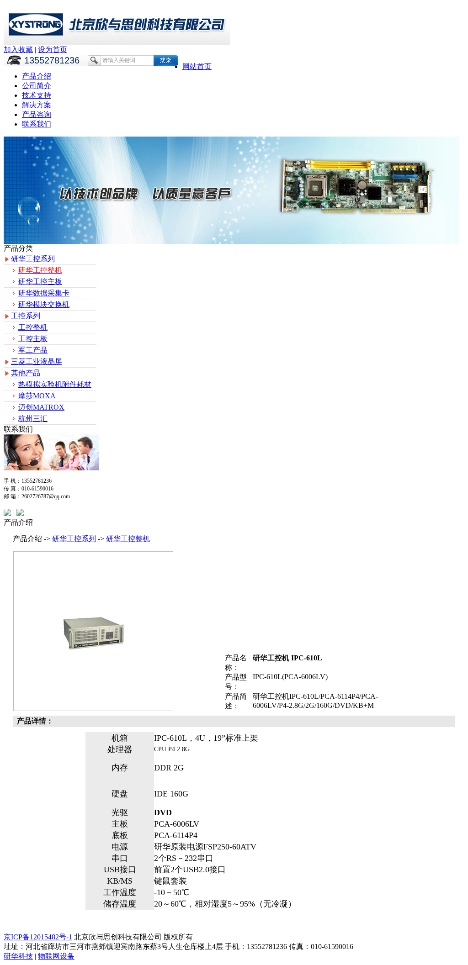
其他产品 (25, 373)
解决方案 (36, 105)
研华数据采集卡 (43, 293)
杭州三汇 (33, 418)
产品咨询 (36, 114)
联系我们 (36, 124)
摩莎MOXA (37, 396)
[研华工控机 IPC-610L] (93, 654)
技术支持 (36, 95)
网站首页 (197, 66)
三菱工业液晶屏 (36, 361)
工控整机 (33, 327)
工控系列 (25, 316)
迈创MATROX (41, 407)
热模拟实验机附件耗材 (54, 384)
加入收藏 (18, 49)
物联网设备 (56, 956)
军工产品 (33, 350)
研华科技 (18, 956)
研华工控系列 (33, 259)
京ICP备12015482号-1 (38, 937)
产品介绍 (36, 76)
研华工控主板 (40, 281)
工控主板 (33, 339)
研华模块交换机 (43, 304)
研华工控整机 (128, 539)
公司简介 (36, 86)
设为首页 (52, 49)
